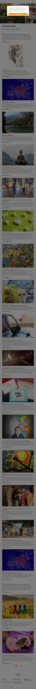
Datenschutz (10, 11)
